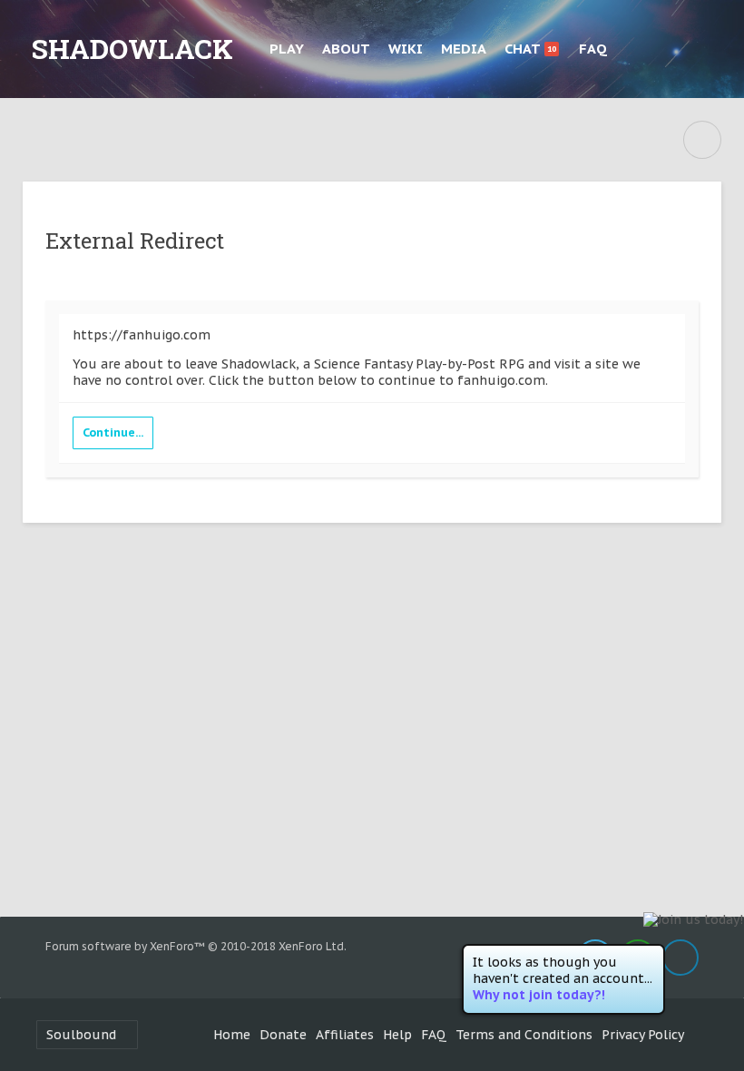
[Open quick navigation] (702, 140)
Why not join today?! (539, 995)
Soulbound (81, 1035)
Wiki (405, 48)
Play (286, 48)
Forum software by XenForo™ (196, 946)
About (346, 48)
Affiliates (345, 1035)
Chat (530, 48)
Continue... (113, 432)
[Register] (703, 49)
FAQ (593, 48)
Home (231, 1035)
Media (463, 48)
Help (397, 1035)
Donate (283, 1035)
